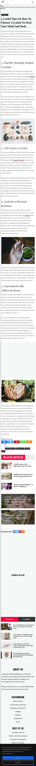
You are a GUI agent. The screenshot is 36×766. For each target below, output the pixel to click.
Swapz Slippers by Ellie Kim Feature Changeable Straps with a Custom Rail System (23, 645)
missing (32, 76)
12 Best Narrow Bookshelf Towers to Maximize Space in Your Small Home (23, 636)
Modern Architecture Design (18, 736)
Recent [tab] (27, 619)
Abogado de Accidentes (18, 708)
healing (13, 448)
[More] (29, 441)
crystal (8, 448)
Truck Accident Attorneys (18, 705)
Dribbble (18, 711)
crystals (27, 215)
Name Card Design (18, 743)
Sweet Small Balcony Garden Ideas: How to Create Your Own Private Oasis (23, 626)
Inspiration (5, 14)
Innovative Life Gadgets (18, 739)
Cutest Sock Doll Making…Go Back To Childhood (23, 485)
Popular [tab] (10, 619)
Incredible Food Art (18, 732)
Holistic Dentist (18, 701)
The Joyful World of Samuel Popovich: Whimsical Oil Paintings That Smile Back (23, 655)
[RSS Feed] (23, 531)
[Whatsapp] (23, 441)
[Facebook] (4, 441)
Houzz (18, 722)
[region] (18, 755)
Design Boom (18, 718)
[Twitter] (10, 441)
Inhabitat (18, 715)
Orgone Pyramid (18, 160)
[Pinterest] (17, 441)
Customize (18, 762)
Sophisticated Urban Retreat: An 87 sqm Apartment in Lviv (23, 475)
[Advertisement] (18, 360)
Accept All (18, 758)
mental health (20, 448)
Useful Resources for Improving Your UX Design (22, 465)
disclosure (15, 689)
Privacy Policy (9, 753)
